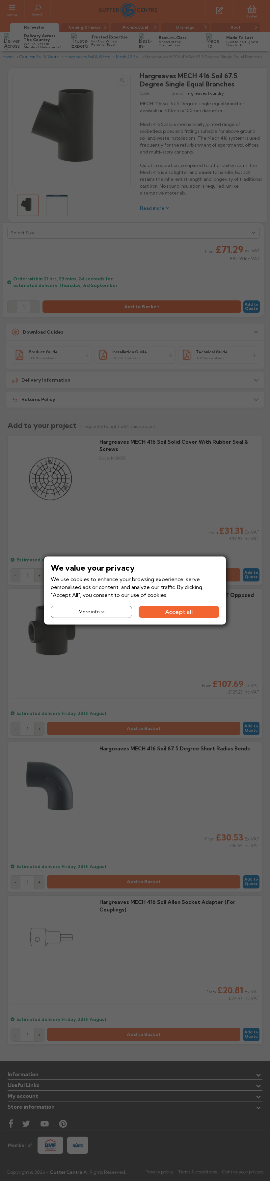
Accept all (179, 612)
